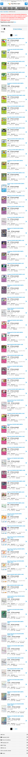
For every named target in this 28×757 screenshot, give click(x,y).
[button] (1, 3)
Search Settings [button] (18, 29)
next (16, 35)
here (15, 22)
